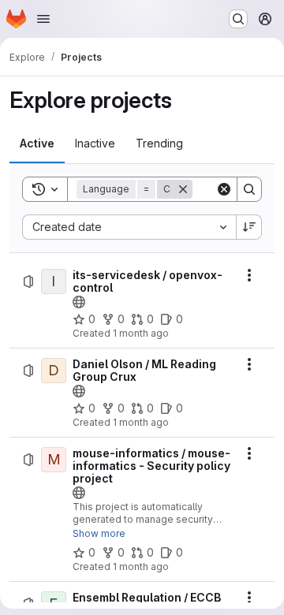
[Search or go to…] (238, 18)
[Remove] (183, 189)
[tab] (37, 143)
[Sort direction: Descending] (249, 227)
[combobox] (129, 227)
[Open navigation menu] (43, 19)
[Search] (249, 189)
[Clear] (224, 189)
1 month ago (141, 333)
